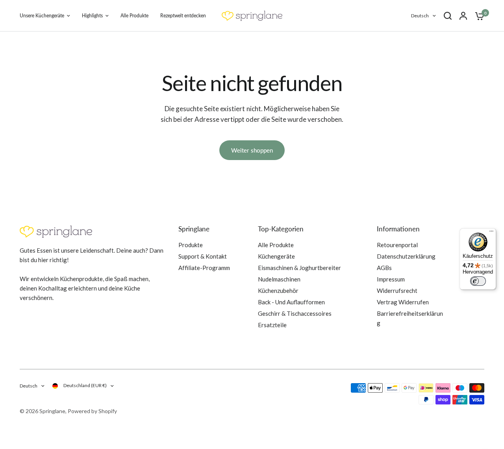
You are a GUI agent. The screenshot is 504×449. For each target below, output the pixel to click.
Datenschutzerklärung (406, 256)
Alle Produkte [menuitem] (134, 16)
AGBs (384, 267)
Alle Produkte (276, 244)
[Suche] (448, 16)
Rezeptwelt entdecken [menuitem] (183, 16)
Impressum (391, 279)
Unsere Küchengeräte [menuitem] (42, 16)
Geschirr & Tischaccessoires (295, 313)
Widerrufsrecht (397, 290)
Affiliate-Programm (204, 267)
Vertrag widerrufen (403, 302)
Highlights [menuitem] (92, 16)
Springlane (193, 228)
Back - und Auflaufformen (291, 302)
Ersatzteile (272, 324)
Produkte (190, 244)
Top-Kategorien (281, 228)
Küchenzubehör (278, 290)
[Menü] (491, 233)
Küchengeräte (276, 256)
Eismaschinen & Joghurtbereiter (299, 267)
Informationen (398, 228)
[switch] (478, 281)
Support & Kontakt (202, 256)
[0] (477, 16)
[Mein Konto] (463, 16)
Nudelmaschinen (279, 279)
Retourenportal (397, 244)
